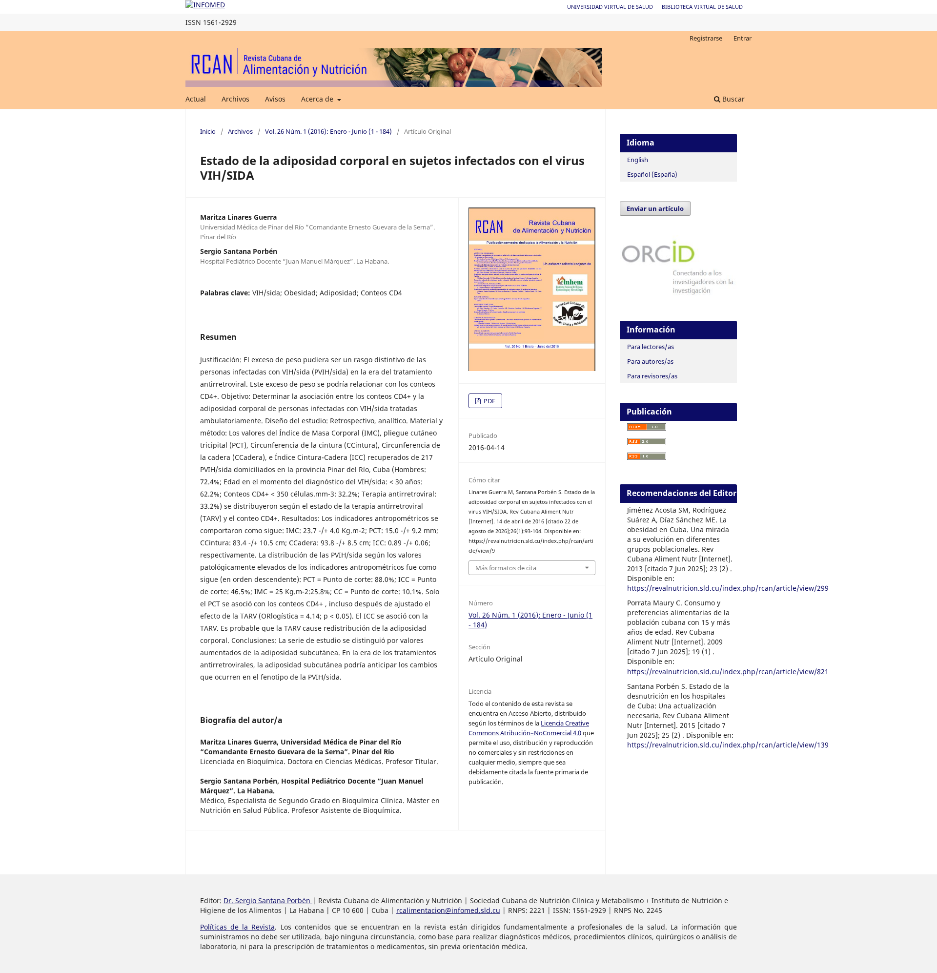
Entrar (742, 38)
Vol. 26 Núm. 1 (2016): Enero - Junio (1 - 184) (328, 131)
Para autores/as (650, 361)
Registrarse (706, 38)
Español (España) (652, 174)
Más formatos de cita (505, 567)
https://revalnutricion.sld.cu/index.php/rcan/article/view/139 (728, 744)
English (637, 159)
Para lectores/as (650, 346)
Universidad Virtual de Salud (610, 6)
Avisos (275, 99)
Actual (195, 99)
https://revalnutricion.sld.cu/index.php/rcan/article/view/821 (728, 671)
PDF (488, 400)
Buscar (732, 99)
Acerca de (318, 99)
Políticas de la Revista (237, 927)
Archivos (235, 99)
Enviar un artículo (655, 208)
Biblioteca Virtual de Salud (702, 6)
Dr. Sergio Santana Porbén (268, 900)
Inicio (208, 131)
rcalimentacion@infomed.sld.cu (448, 910)
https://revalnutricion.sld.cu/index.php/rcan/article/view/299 (728, 588)
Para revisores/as (652, 376)
